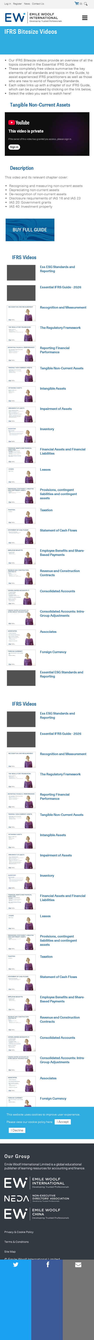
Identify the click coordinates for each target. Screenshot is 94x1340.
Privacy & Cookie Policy (18, 1232)
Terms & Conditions (16, 1241)
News (27, 3)
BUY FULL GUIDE (30, 230)
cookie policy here (40, 1122)
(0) (80, 3)
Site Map (10, 1251)
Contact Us (38, 3)
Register (17, 3)
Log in (7, 3)
